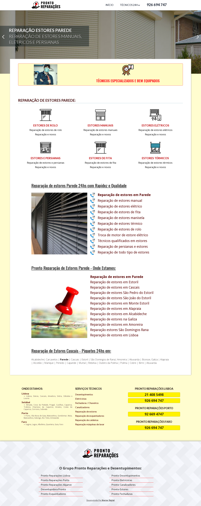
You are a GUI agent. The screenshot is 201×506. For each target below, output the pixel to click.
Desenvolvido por (101, 500)
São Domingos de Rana (102, 359)
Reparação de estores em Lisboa (114, 335)
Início (109, 4)
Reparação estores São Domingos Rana (119, 330)
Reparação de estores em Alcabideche (118, 314)
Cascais (75, 359)
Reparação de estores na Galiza (113, 319)
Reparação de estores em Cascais (114, 287)
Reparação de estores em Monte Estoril (119, 303)
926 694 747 (157, 5)
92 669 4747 (154, 414)
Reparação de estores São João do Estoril (120, 298)
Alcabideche (37, 359)
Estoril (85, 359)
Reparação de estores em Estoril (114, 282)
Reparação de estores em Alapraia (115, 309)
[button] (130, 5)
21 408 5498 (154, 395)
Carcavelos (52, 359)
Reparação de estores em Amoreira (116, 325)
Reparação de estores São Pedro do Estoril (121, 293)
